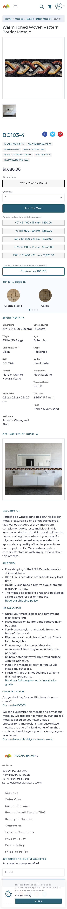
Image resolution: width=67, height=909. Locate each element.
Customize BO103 (33, 271)
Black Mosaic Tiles (14, 144)
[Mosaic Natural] (6, 8)
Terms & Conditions (19, 832)
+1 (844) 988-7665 (17, 778)
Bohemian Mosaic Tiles (39, 144)
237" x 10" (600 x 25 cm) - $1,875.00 (33, 255)
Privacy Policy (15, 839)
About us (11, 793)
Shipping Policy (16, 852)
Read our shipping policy (21, 600)
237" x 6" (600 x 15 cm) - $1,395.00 (33, 247)
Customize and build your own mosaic (27, 739)
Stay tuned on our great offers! (20, 863)
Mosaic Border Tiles (34, 150)
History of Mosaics (19, 819)
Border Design (11, 150)
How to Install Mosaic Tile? (25, 812)
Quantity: (7, 191)
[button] (42, 6)
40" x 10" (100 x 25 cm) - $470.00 (33, 239)
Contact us (13, 826)
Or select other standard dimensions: (21, 217)
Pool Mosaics (43, 155)
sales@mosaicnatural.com (24, 782)
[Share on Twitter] (52, 134)
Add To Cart (34, 208)
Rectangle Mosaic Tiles (16, 160)
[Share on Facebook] (45, 134)
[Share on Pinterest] (60, 134)
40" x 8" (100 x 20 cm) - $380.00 (33, 231)
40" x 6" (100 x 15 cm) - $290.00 (33, 223)
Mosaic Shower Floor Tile (17, 155)
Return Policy (15, 845)
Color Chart (14, 799)
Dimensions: (9, 177)
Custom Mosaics (17, 806)
